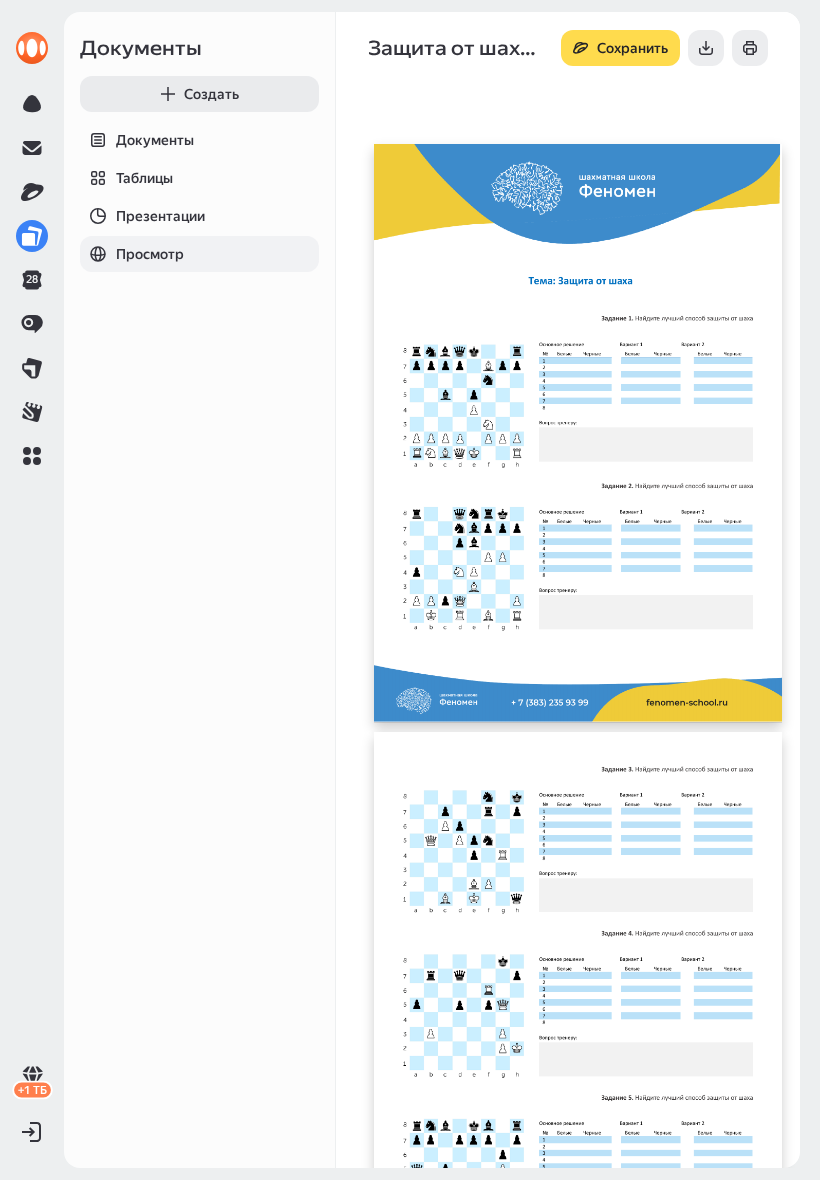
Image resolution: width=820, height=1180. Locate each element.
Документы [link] (141, 48)
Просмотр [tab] (150, 254)
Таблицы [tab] (144, 178)
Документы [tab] (155, 140)
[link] (32, 48)
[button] (32, 456)
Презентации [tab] (160, 216)
